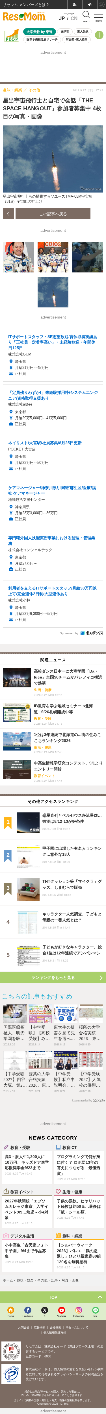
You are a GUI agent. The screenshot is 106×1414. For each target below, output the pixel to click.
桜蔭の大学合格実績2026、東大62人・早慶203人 (90, 1038)
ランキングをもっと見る (53, 977)
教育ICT (69, 1147)
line (95, 1315)
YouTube (61, 1315)
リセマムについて (77, 1327)
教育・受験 (20, 1147)
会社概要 (55, 1327)
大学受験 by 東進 (40, 32)
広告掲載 (39, 1327)
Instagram (78, 1315)
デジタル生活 (22, 1236)
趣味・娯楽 (72, 1236)
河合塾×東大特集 (76, 39)
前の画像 (8, 213)
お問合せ (23, 1327)
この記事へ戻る (53, 214)
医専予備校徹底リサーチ (42, 39)
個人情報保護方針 (55, 1332)
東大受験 (82, 31)
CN (74, 18)
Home (11, 1315)
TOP (53, 1297)
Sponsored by (69, 633)
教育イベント (22, 1192)
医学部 (65, 31)
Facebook (28, 1315)
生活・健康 (72, 1192)
